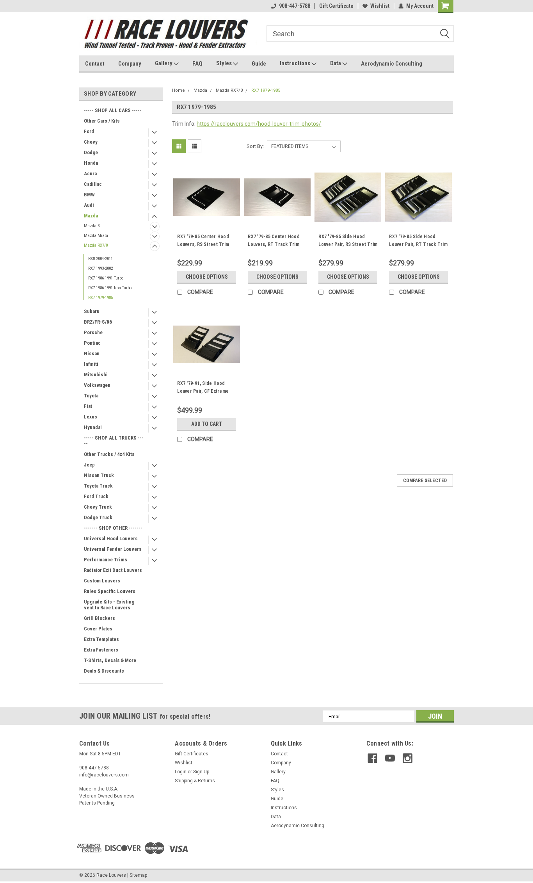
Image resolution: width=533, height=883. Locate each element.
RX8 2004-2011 (100, 258)
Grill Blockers (99, 618)
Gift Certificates (191, 754)
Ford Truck (96, 496)
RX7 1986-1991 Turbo (105, 278)
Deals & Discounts (104, 671)
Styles (224, 63)
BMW (89, 195)
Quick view (207, 225)
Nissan (91, 353)
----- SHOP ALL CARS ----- (113, 110)
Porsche (93, 332)
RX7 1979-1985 (100, 297)
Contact (95, 63)
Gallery (164, 63)
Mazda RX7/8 (96, 245)
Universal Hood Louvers (111, 538)
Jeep (89, 465)
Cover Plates (98, 629)
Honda (91, 163)
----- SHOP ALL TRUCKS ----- (114, 441)
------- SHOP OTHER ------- (113, 528)
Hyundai (93, 427)
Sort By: (255, 146)
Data (336, 63)
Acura (90, 173)
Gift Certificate (336, 6)
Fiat (88, 406)
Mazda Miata (96, 235)
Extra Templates (101, 639)
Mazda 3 (91, 225)
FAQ (197, 63)
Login (181, 771)
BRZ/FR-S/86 (98, 322)
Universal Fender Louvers (113, 549)
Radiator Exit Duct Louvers (113, 570)
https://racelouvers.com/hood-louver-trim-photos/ (259, 124)
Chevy (91, 142)
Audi (89, 205)
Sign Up (201, 771)
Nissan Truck (99, 475)
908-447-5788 (294, 6)
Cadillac (93, 184)
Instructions (295, 63)
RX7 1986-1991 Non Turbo (109, 287)
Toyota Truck (98, 486)
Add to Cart (206, 424)
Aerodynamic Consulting (391, 63)
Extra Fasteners (101, 650)
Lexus (90, 417)
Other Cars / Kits (102, 121)
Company (129, 63)
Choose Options (207, 277)
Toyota (91, 396)
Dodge (91, 152)
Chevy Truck (98, 507)
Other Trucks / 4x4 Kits (109, 454)
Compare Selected (425, 480)
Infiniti (91, 364)
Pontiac (92, 343)
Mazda (91, 216)
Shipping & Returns (195, 780)
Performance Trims (105, 560)
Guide (259, 63)
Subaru (91, 311)
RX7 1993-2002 (100, 268)
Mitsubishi (96, 374)
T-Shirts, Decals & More (110, 660)
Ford (89, 131)
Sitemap (138, 875)
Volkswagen (97, 385)
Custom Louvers (102, 581)
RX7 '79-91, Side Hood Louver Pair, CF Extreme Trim (203, 391)
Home (178, 90)
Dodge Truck (98, 517)
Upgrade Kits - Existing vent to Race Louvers (109, 605)
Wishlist (379, 6)
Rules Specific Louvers (109, 591)
